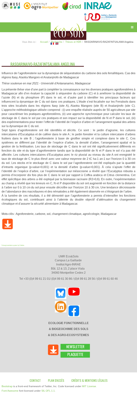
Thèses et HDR (73, 42)
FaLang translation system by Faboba (13, 245)
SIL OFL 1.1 (48, 390)
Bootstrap (7, 386)
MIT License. (89, 386)
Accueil (44, 42)
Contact (35, 380)
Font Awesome (10, 390)
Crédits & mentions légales (89, 380)
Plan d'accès (56, 380)
